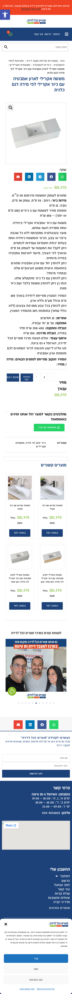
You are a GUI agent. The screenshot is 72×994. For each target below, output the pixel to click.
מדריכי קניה (61, 902)
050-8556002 (51, 813)
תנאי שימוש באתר (27, 989)
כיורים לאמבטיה (42, 65)
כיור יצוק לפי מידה (36, 442)
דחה (36, 969)
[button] (5, 15)
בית (62, 60)
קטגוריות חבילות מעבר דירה (42, 60)
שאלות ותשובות (59, 898)
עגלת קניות (62, 893)
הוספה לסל (27, 378)
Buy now (13, 377)
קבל (36, 958)
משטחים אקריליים (20, 65)
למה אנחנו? (62, 885)
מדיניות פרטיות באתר (45, 989)
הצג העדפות (36, 979)
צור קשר (38, 34)
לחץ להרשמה (36, 773)
